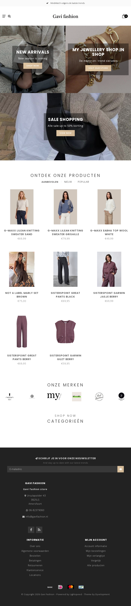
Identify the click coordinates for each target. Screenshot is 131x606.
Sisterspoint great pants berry (22, 357)
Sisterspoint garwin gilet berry (65, 357)
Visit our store (98, 68)
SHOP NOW (33, 65)
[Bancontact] (81, 587)
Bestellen (35, 555)
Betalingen (35, 560)
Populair (83, 181)
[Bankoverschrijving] (50, 587)
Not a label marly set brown (22, 295)
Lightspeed (76, 594)
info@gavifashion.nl (37, 516)
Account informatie (96, 546)
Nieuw (68, 181)
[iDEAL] (60, 587)
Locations (35, 574)
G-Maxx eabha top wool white (109, 232)
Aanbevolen (50, 181)
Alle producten (95, 565)
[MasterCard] (71, 587)
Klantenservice (35, 570)
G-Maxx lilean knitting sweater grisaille (65, 232)
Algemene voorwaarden (35, 550)
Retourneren (35, 565)
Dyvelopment (102, 594)
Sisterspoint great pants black (65, 295)
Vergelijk (96, 560)
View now (66, 133)
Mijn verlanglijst (96, 555)
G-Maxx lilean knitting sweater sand (22, 232)
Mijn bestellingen (96, 550)
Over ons (35, 546)
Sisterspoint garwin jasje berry (109, 295)
